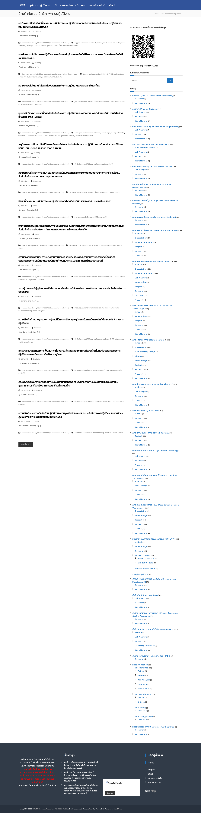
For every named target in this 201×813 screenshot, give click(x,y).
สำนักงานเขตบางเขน (102, 192)
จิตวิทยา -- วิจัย (42, 135)
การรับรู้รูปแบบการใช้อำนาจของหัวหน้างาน (89, 308)
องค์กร (40, 104)
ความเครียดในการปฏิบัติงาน (84, 401)
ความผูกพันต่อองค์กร (82, 370)
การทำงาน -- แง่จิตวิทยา (27, 135)
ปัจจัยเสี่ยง (58, 45)
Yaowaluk (37, 121)
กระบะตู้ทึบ (30, 45)
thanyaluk (37, 181)
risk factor (116, 43)
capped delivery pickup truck (85, 43)
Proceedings (141, 282)
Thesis (24, 192)
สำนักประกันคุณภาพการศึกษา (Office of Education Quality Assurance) (155, 614)
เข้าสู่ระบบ (152, 769)
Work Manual (141, 103)
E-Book (138, 632)
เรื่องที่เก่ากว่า (26, 444)
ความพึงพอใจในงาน (118, 101)
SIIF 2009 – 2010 (145, 562)
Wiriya (35, 206)
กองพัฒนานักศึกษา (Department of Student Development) (152, 186)
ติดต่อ (112, 5)
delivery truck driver (104, 43)
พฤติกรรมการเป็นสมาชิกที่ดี (103, 164)
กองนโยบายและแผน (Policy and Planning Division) (155, 126)
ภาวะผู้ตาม (41, 311)
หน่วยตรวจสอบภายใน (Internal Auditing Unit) (153, 726)
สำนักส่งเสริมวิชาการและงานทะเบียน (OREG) (151, 655)
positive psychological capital (113, 133)
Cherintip (38, 31)
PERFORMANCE (107, 74)
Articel (138, 542)
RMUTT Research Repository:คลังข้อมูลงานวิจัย (50, 809)
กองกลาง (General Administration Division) (152, 95)
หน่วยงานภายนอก (140, 664)
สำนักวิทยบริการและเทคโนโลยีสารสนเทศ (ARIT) (153, 629)
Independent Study (29, 43)
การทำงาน (78, 217)
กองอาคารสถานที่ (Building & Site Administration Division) (155, 202)
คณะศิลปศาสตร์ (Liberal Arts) (145, 410)
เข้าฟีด (150, 773)
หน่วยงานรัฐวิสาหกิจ (144, 716)
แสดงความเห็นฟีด (155, 778)
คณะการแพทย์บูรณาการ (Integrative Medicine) (154, 217)
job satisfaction (81, 101)
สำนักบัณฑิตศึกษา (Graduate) (145, 595)
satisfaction (118, 74)
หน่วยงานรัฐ (140, 707)
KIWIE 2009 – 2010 (146, 558)
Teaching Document (145, 645)
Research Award (142, 555)
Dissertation (141, 237)
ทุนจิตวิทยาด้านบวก (67, 135)
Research (25, 74)
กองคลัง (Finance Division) (145, 108)
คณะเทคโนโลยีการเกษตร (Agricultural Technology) (155, 450)
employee (78, 133)
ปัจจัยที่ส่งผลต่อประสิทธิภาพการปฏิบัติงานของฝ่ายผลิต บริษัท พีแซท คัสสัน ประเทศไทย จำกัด (64, 201)
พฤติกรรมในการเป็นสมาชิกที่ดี (104, 339)
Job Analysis (141, 112)
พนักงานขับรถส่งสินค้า (70, 45)
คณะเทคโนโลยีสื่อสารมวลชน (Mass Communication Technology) (53, 74)
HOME (22, 5)
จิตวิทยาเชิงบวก (54, 135)
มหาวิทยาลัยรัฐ (141, 667)
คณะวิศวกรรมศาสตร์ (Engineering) (148, 339)
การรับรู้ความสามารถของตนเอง (86, 276)
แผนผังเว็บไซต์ (97, 5)
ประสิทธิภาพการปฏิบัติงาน (44, 45)
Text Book (140, 295)
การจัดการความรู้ (75, 245)
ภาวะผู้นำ (91, 192)
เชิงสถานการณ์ (115, 192)
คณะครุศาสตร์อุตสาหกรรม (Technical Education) (46, 192)
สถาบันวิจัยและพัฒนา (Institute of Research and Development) (154, 580)
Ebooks (138, 356)
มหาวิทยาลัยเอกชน (143, 694)
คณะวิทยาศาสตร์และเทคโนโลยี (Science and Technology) (152, 307)
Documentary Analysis (145, 147)
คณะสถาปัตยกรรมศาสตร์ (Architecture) (150, 432)
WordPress (118, 809)
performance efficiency (92, 133)
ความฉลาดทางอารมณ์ (105, 276)
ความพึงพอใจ (23, 77)
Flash (91, 809)
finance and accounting (92, 74)
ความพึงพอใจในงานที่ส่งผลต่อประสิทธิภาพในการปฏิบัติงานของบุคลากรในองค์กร (59, 85)
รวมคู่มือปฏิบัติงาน (140, 574)
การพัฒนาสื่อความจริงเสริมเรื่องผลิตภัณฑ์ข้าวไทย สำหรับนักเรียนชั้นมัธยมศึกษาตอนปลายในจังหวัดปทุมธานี (81, 765)
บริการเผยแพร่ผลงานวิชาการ (69, 5)
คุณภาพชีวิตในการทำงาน (103, 401)
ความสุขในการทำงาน (112, 308)
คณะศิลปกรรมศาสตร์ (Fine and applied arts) (152, 384)
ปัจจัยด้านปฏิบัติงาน (116, 433)
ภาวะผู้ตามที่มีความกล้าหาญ (35, 279)
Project (138, 246)
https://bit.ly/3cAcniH (149, 65)
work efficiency (104, 101)
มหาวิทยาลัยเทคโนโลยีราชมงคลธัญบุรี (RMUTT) (153, 538)
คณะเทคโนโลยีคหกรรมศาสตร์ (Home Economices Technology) (154, 477)
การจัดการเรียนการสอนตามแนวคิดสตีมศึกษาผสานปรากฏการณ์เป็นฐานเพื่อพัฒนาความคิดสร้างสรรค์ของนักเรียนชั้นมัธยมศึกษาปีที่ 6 (80, 776)
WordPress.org (154, 782)
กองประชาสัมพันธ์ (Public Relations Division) (152, 166)
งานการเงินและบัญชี (36, 77)
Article (138, 233)
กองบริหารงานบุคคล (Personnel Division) (151, 144)
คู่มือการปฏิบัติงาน (39, 5)
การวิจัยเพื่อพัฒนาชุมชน (145, 568)
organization (93, 101)
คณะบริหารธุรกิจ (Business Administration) (53, 43)
